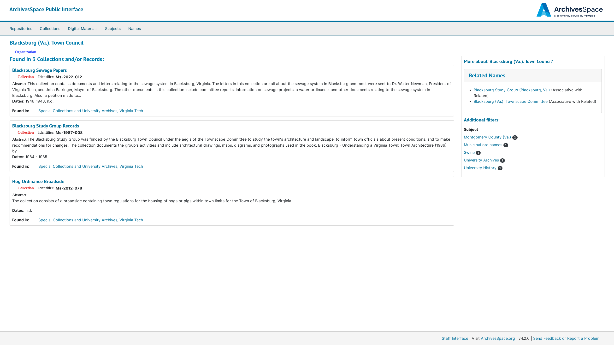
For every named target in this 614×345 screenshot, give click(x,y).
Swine (471, 152)
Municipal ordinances (485, 144)
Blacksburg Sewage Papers (39, 70)
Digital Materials (82, 28)
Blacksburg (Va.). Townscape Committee (511, 101)
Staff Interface (455, 338)
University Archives (483, 160)
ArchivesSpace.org (498, 338)
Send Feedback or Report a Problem (566, 338)
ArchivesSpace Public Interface (46, 9)
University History (482, 167)
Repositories (21, 28)
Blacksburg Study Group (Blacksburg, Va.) (512, 89)
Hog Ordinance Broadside (38, 181)
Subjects (113, 28)
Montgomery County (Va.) (490, 137)
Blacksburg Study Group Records (45, 126)
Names (134, 28)
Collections (50, 28)
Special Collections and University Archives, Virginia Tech (90, 110)
